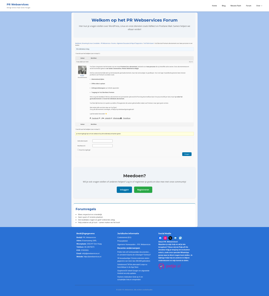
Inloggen (186, 154)
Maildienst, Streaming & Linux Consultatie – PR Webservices (92, 43)
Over (258, 6)
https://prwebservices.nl (92, 257)
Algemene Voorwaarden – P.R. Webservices (133, 244)
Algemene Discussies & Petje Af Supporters (129, 43)
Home (214, 6)
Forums (113, 43)
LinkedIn (107, 118)
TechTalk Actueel (149, 43)
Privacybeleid (122, 241)
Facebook (95, 118)
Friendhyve (126, 118)
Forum (248, 6)
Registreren (143, 189)
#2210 (191, 62)
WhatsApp (116, 118)
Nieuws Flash (236, 6)
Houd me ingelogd (84, 150)
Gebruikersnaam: (82, 141)
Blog (223, 6)
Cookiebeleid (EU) (124, 237)
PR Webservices (17, 4)
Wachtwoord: (81, 146)
